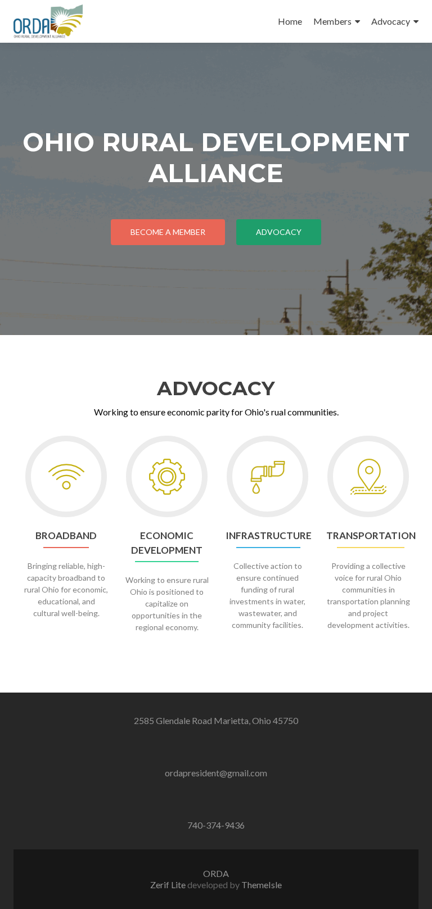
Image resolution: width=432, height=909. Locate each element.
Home (290, 21)
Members (332, 21)
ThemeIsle (261, 884)
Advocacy (390, 21)
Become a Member (167, 232)
